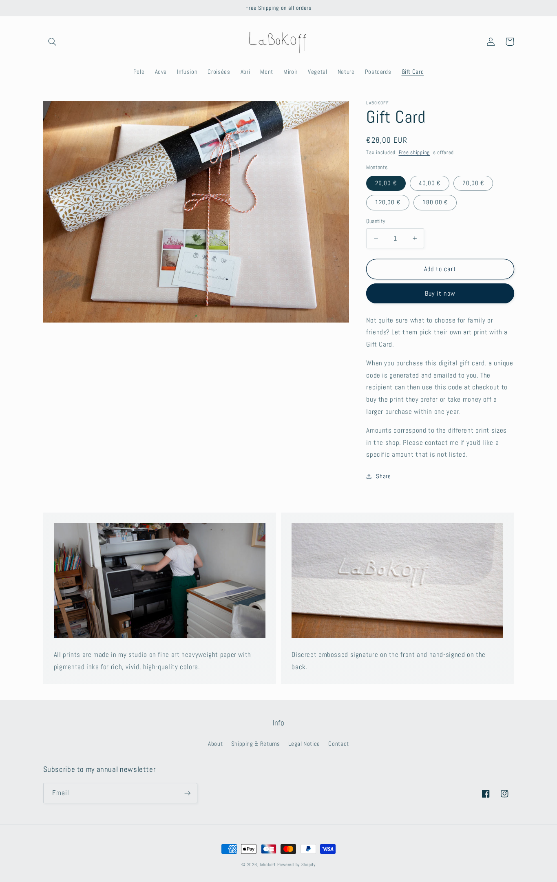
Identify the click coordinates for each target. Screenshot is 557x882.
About (215, 743)
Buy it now (440, 293)
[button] (52, 41)
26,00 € (385, 182)
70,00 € (473, 182)
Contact (338, 743)
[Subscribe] (187, 793)
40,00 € (429, 182)
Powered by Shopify (296, 864)
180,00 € (435, 202)
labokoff (268, 864)
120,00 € (387, 202)
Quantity (375, 221)
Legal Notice (304, 743)
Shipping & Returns (255, 743)
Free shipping (414, 152)
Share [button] (383, 476)
